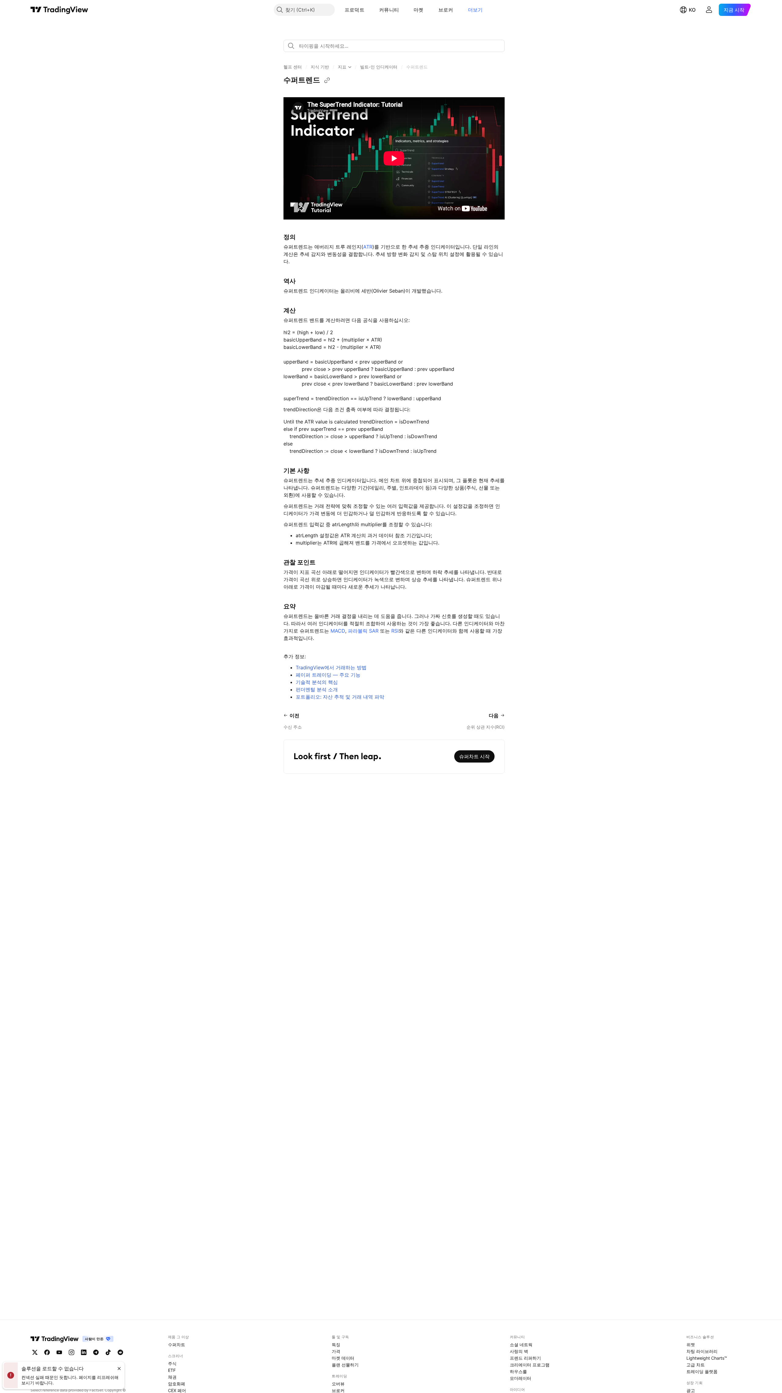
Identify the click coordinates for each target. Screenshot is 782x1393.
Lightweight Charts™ (706, 1358)
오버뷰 (338, 1383)
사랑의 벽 (519, 1351)
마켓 (419, 10)
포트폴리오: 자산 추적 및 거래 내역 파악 (340, 697)
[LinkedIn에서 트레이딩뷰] (83, 1352)
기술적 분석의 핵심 (317, 682)
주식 (172, 1363)
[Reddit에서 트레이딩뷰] (120, 1352)
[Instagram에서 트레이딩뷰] (71, 1352)
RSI (395, 631)
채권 (172, 1377)
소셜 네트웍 (521, 1344)
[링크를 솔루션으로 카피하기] (327, 80)
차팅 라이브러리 (702, 1351)
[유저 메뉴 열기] (709, 10)
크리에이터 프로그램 (530, 1364)
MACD (338, 631)
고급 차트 (695, 1364)
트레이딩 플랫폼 (702, 1371)
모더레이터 (520, 1378)
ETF (172, 1370)
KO (692, 10)
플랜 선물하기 (345, 1364)
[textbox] (396, 46)
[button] (369, 10)
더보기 (475, 10)
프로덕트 (354, 10)
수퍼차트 (176, 1344)
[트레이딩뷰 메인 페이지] (59, 10)
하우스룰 (518, 1371)
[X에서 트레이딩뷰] (35, 1352)
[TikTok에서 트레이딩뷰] (108, 1352)
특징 (336, 1344)
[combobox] (394, 46)
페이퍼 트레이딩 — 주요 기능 (328, 675)
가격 (336, 1351)
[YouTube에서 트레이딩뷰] (59, 1352)
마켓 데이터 (343, 1358)
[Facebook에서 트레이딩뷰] (47, 1352)
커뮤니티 (389, 10)
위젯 (690, 1344)
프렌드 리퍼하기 (525, 1358)
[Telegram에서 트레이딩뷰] (96, 1352)
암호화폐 (176, 1383)
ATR (367, 247)
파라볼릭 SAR (363, 631)
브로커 (445, 10)
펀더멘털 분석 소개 (317, 689)
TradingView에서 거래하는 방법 (331, 667)
